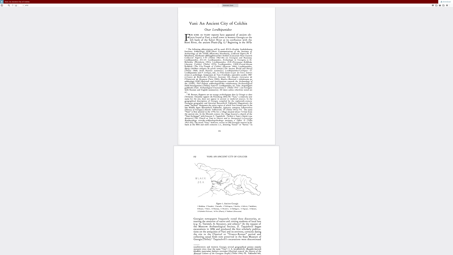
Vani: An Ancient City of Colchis (17, 2)
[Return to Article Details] (2, 2)
